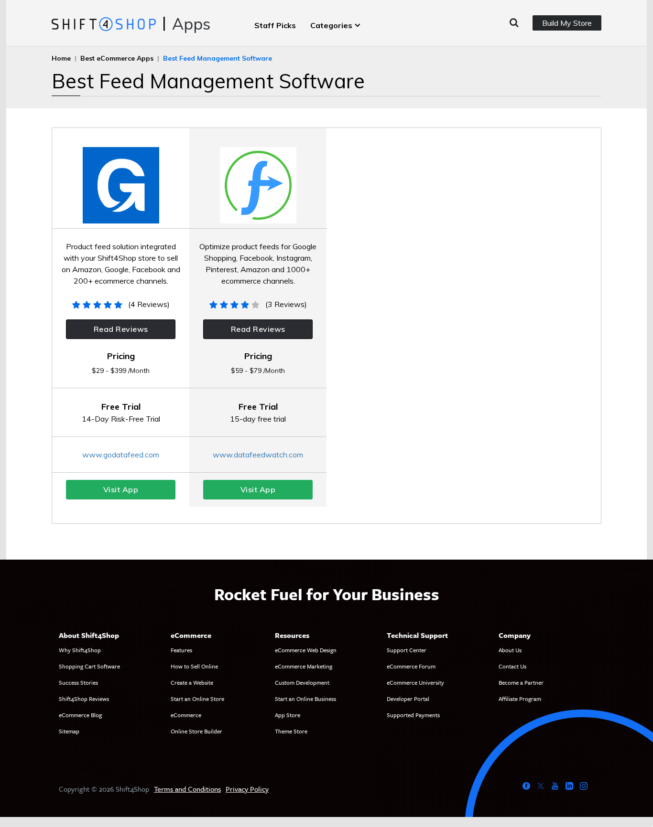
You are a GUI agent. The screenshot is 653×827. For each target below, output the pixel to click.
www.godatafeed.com (120, 454)
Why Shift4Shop (80, 650)
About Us (510, 650)
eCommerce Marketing (303, 666)
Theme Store (291, 731)
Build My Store (567, 23)
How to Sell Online (194, 666)
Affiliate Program (520, 698)
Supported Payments (413, 714)
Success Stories (78, 682)
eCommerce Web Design (306, 650)
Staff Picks (275, 25)
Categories (331, 25)
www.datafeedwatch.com (258, 454)
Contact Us (512, 666)
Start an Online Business (305, 698)
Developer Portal (408, 698)
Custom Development (302, 682)
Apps (191, 23)
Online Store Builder (196, 731)
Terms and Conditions (187, 789)
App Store (287, 714)
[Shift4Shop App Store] (103, 23)
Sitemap (69, 731)
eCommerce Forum (411, 666)
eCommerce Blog (80, 714)
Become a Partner (521, 682)
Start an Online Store (197, 698)
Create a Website (192, 682)
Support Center (406, 650)
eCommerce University (415, 682)
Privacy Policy (247, 789)
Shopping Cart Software (89, 666)
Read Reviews (121, 329)
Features (181, 650)
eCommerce (186, 714)
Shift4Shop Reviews (84, 698)
